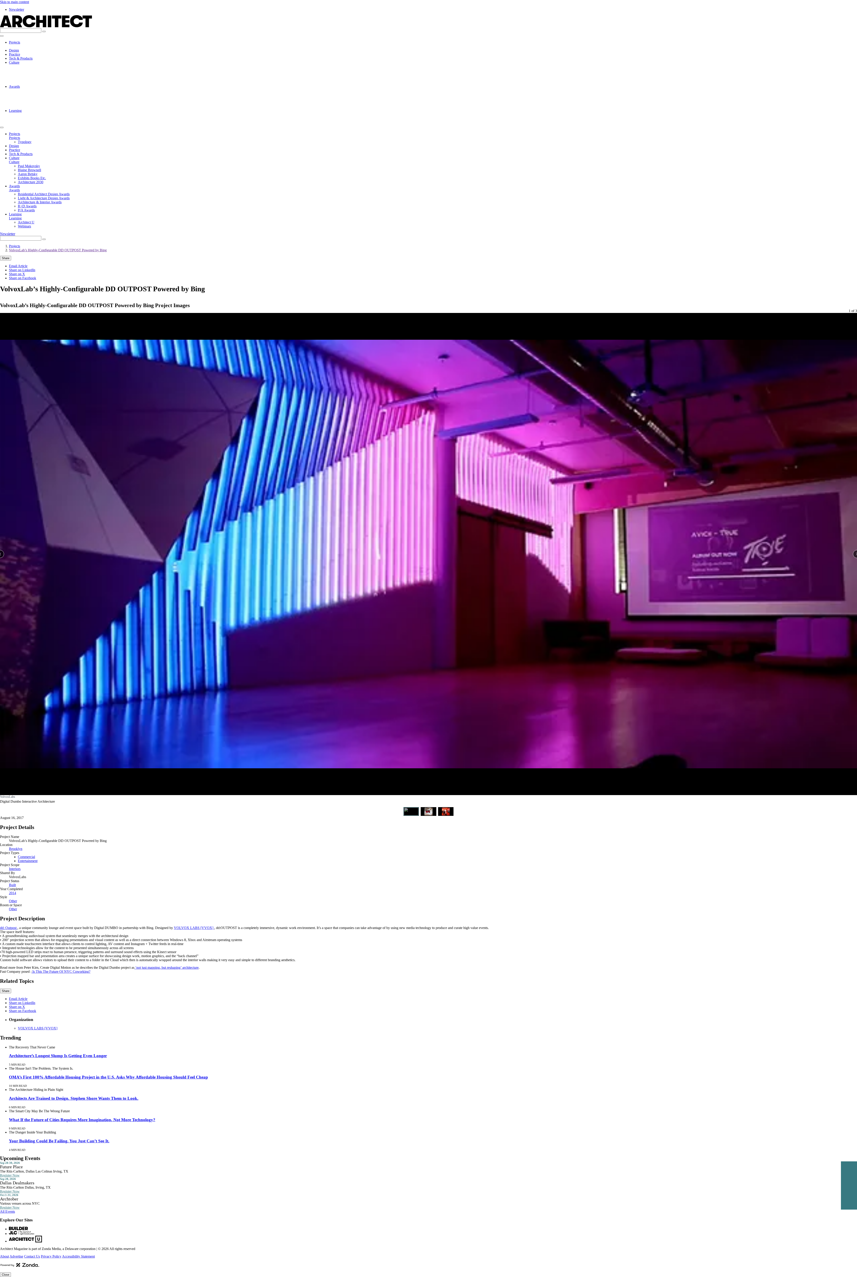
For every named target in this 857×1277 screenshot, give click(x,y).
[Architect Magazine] (46, 26)
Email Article (18, 266)
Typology (24, 46)
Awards (14, 86)
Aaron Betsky (27, 74)
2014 (12, 893)
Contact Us (32, 1256)
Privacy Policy (51, 1256)
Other (13, 901)
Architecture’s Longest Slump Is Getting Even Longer (58, 1055)
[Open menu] (2, 36)
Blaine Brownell (29, 70)
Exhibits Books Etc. (32, 78)
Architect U (26, 115)
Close (5, 1274)
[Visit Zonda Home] (20, 1267)
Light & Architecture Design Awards (44, 94)
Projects (14, 42)
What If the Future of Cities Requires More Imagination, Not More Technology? (82, 1119)
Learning (15, 110)
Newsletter (16, 9)
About (4, 1256)
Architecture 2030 (30, 82)
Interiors (15, 869)
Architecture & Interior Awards (40, 98)
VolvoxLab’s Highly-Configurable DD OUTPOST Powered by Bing (58, 250)
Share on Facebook (22, 278)
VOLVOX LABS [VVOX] (194, 928)
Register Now (10, 1175)
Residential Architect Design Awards (44, 90)
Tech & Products (21, 58)
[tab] (411, 811)
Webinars (24, 119)
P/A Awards (26, 106)
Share (5, 258)
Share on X (17, 274)
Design (14, 50)
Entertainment (27, 861)
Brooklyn (15, 849)
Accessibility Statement (78, 1256)
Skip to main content (14, 2)
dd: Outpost (8, 928)
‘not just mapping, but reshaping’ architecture (166, 967)
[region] (428, 557)
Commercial (26, 857)
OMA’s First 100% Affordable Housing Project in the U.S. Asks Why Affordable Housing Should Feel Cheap (108, 1077)
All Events (7, 1211)
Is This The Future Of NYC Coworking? (60, 971)
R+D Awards (27, 102)
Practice (14, 54)
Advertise (16, 1256)
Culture (14, 62)
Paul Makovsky (29, 66)
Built (12, 885)
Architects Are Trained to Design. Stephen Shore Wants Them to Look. (73, 1098)
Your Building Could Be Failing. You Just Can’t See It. (59, 1141)
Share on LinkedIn (22, 270)
